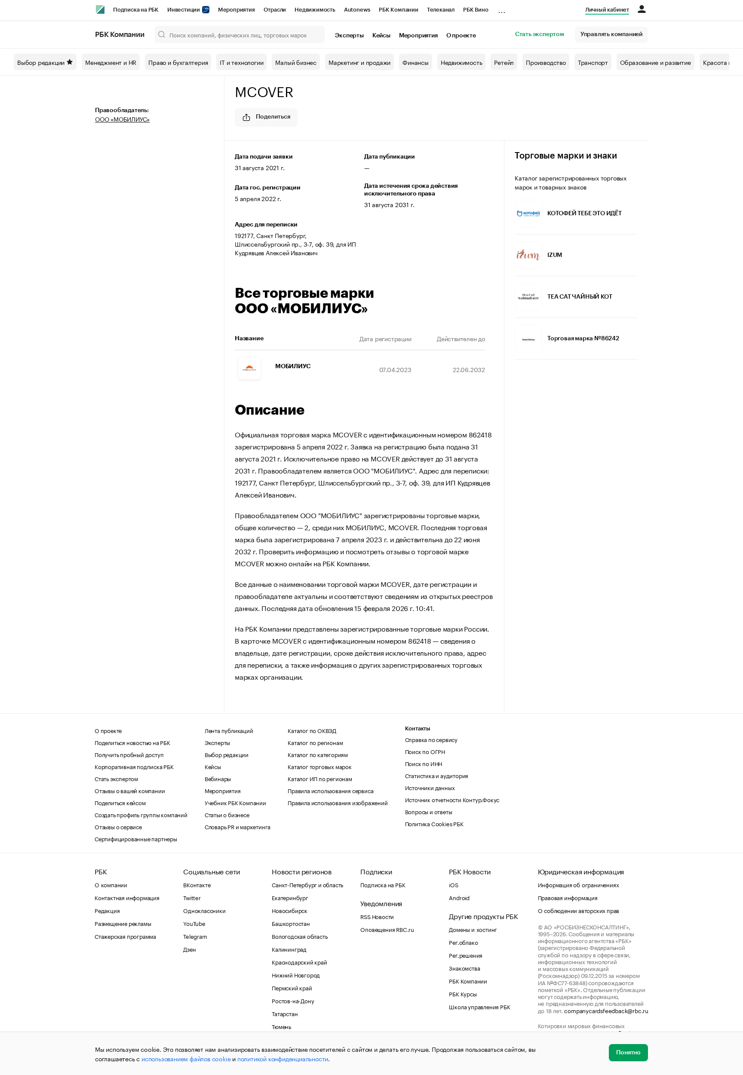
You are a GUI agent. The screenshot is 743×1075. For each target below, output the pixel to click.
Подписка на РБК (136, 9)
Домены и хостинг (473, 929)
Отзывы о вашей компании (130, 790)
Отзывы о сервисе (118, 826)
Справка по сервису (431, 739)
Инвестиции (184, 9)
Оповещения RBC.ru (387, 929)
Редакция (107, 910)
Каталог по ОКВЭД (312, 730)
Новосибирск (289, 910)
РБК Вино (475, 9)
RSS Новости (377, 916)
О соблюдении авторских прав (579, 910)
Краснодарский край (299, 961)
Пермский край (292, 987)
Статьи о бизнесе (227, 814)
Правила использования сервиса (330, 790)
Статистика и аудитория (437, 775)
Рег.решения (465, 954)
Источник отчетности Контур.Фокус (452, 799)
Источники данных (430, 787)
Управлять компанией (611, 34)
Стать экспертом (539, 34)
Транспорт (593, 62)
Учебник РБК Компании (235, 802)
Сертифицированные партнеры (136, 838)
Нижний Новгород (296, 974)
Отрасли (275, 9)
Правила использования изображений (337, 802)
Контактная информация (127, 897)
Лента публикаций (229, 730)
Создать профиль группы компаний (141, 814)
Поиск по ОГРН (425, 751)
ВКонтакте (196, 884)
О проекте (461, 36)
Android (459, 897)
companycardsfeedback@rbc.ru (606, 1010)
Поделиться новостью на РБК (132, 742)
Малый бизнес (295, 62)
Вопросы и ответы (428, 811)
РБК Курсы (462, 993)
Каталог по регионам (315, 742)
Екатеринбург (290, 897)
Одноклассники (204, 910)
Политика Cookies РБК (434, 823)
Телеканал (440, 9)
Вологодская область (299, 935)
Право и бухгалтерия (178, 62)
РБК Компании (398, 9)
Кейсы (381, 36)
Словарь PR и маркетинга (237, 826)
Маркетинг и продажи (359, 62)
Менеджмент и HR (110, 62)
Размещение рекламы (123, 923)
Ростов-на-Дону (293, 1000)
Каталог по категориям (318, 754)
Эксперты (349, 36)
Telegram (195, 935)
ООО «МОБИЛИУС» (122, 118)
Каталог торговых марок (320, 766)
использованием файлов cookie (185, 1058)
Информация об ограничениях (578, 884)
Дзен (189, 948)
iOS (453, 884)
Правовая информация (568, 897)
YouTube (194, 923)
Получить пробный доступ (129, 754)
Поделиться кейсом (120, 802)
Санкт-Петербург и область (307, 884)
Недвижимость (315, 9)
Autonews (357, 9)
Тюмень (281, 1026)
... (502, 8)
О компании (111, 884)
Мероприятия (236, 9)
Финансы (415, 62)
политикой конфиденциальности (282, 1058)
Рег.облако (463, 942)
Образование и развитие (655, 62)
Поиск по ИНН (423, 763)
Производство (546, 62)
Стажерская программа (125, 935)
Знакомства (464, 967)
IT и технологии (241, 62)
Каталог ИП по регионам (320, 778)
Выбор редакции (40, 62)
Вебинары (218, 778)
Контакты (417, 728)
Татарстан (285, 1013)
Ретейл (504, 62)
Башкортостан (291, 923)
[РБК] (100, 9)
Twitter (192, 897)
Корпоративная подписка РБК (134, 766)
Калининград (289, 948)
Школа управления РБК (479, 1006)
